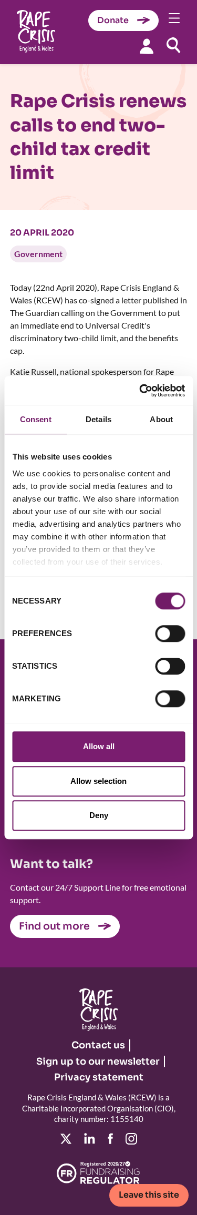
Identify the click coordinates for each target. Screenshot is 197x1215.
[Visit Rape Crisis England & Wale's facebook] (110, 1138)
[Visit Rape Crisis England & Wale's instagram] (131, 1139)
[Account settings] (146, 46)
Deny (98, 815)
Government (38, 254)
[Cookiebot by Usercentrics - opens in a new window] (140, 390)
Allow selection (98, 781)
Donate (113, 20)
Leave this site (149, 1194)
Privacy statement (98, 1077)
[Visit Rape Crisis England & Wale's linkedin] (89, 1138)
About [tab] (161, 419)
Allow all (99, 746)
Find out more (54, 926)
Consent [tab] (35, 419)
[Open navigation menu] (174, 18)
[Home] (36, 32)
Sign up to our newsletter (98, 1061)
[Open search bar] (173, 45)
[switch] (170, 633)
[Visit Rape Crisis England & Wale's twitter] (65, 1139)
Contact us (98, 1045)
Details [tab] (98, 419)
